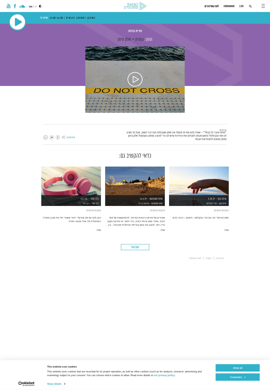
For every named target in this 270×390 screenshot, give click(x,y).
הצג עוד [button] (135, 247)
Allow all (237, 368)
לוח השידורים (212, 6)
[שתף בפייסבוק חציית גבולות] (58, 137)
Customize (236, 377)
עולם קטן (223, 203)
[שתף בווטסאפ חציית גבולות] (46, 137)
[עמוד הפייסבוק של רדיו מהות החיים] (15, 6)
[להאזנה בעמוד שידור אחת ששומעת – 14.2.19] (135, 181)
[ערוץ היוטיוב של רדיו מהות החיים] (8, 6)
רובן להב (85, 203)
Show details (54, 383)
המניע (139, 39)
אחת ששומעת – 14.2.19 (151, 198)
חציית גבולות (135, 31)
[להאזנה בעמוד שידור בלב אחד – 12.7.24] (71, 181)
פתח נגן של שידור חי (17, 22)
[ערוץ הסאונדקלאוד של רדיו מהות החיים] (22, 6)
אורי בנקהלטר (211, 203)
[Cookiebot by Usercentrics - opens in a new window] (26, 384)
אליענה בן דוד (143, 203)
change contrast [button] (40, 6)
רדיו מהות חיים (135, 6)
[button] (263, 6)
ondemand (229, 6)
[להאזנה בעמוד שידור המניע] (135, 79)
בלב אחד (95, 203)
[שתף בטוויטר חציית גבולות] (52, 137)
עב (36, 7)
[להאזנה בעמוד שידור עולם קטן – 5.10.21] (199, 181)
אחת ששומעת (157, 203)
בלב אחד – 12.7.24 (90, 198)
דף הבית (220, 258)
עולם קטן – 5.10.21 (217, 198)
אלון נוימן (124, 39)
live (241, 6)
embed (70, 137)
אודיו (227, 230)
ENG (30, 7)
